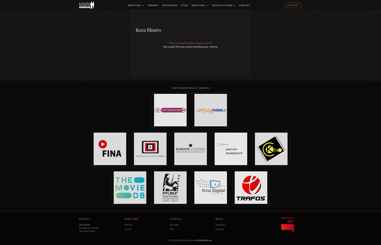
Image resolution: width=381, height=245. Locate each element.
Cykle (184, 5)
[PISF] (150, 149)
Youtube (220, 229)
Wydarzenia (169, 5)
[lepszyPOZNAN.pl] (210, 110)
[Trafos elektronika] (251, 187)
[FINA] (110, 149)
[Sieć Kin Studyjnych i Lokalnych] (231, 149)
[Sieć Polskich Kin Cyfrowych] (271, 149)
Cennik (128, 229)
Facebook (220, 224)
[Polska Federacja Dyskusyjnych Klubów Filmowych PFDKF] (170, 187)
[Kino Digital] (210, 187)
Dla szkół (174, 224)
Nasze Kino (199, 5)
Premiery (153, 5)
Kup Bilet (293, 5)
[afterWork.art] (170, 110)
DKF (172, 229)
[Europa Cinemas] (190, 149)
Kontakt (244, 5)
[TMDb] (130, 187)
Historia (128, 224)
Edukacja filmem (222, 5)
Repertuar (134, 5)
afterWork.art (204, 240)
